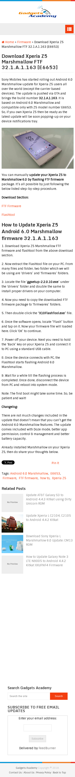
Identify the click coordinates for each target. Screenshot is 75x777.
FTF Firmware (11, 206)
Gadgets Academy (26, 768)
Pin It (55, 463)
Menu (69, 29)
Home (9, 42)
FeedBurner (47, 748)
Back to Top (59, 772)
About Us (29, 772)
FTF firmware (28, 478)
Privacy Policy (44, 772)
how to (45, 478)
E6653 (55, 474)
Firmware (24, 42)
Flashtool (8, 215)
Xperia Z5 (59, 478)
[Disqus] (38, 625)
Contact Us (15, 772)
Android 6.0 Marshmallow (29, 474)
